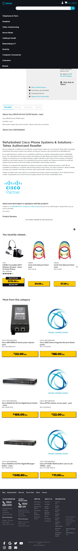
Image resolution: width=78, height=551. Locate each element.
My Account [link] (37, 502)
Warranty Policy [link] (57, 523)
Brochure (39, 107)
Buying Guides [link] (47, 507)
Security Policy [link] (57, 511)
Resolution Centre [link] (37, 518)
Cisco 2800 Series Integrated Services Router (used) (57, 343)
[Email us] (16, 548)
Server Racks (7, 33)
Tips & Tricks (30, 492)
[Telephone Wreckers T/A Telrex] (7, 3)
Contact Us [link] (48, 521)
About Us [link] (47, 502)
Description (8, 107)
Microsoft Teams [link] (57, 529)
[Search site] (73, 8)
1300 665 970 (16, 206)
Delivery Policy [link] (57, 515)
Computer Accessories (11, 55)
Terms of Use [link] (57, 502)
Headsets (6, 21)
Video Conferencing (10, 27)
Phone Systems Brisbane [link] (47, 512)
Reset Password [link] (36, 514)
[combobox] (43, 8)
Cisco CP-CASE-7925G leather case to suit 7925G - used (56, 464)
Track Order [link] (37, 504)
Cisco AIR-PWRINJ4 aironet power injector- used (18, 343)
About (38, 492)
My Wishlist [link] (37, 510)
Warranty (18, 107)
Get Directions (8, 517)
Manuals (21, 492)
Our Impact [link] (48, 519)
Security (5, 49)
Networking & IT (9, 44)
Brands (5, 66)
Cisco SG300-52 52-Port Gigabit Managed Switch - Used (18, 464)
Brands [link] (47, 516)
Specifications (28, 107)
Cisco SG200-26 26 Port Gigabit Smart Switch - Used (19, 404)
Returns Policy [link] (57, 519)
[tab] (8, 107)
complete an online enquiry (31, 206)
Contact (44, 492)
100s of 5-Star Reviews (38, 87)
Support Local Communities (40, 96)
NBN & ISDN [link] (58, 526)
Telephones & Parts (10, 16)
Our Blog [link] (47, 504)
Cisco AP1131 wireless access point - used (56, 403)
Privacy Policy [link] (57, 507)
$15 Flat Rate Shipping (66, 75)
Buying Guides (12, 492)
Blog (3, 492)
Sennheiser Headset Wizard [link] (58, 534)
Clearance (6, 60)
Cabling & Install (9, 38)
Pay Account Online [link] (37, 507)
